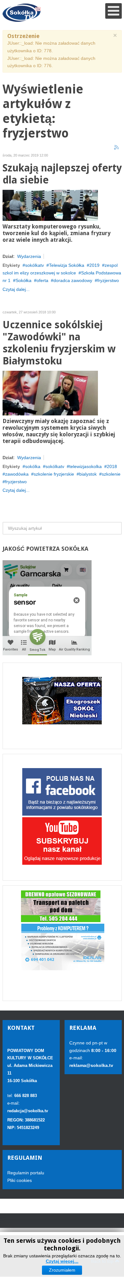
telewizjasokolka (85, 466)
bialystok (88, 474)
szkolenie (111, 474)
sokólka (32, 466)
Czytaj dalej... (16, 289)
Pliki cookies (19, 1180)
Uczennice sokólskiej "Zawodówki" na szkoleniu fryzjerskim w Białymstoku (59, 343)
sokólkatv (34, 265)
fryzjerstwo (108, 280)
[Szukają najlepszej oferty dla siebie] (50, 205)
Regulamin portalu (25, 1172)
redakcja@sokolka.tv (27, 1110)
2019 (94, 265)
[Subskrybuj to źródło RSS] (116, 147)
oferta (42, 280)
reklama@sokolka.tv (91, 1065)
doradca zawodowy (72, 280)
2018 (112, 466)
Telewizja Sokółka (66, 265)
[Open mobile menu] (113, 11)
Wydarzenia (29, 256)
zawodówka (17, 474)
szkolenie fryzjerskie (54, 474)
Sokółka (23, 280)
